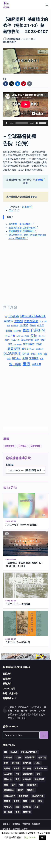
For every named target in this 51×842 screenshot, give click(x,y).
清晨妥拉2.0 (28, 349)
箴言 (8, 358)
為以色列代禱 (11, 353)
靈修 (26, 363)
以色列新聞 (31, 321)
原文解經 (17, 331)
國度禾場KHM (34, 330)
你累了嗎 (43, 321)
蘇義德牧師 (35, 446)
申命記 (33, 354)
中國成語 (8, 321)
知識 (45, 354)
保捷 (8, 326)
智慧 (10, 344)
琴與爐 (25, 353)
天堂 (18, 336)
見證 (41, 358)
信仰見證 (14, 325)
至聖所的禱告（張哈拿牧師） (23, 227)
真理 (40, 353)
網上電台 (6, 824)
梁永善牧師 (17, 344)
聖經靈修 (16, 829)
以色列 (18, 321)
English (13, 316)
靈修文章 (36, 364)
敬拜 (43, 340)
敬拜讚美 (6, 829)
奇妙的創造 (25, 336)
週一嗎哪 (15, 364)
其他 (11, 210)
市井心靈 (15, 340)
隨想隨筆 (16, 824)
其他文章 (9, 465)
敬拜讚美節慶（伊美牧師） (22, 231)
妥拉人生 (41, 336)
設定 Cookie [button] (29, 837)
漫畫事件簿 (39, 349)
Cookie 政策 (9, 688)
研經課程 (22, 446)
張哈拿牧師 (27, 340)
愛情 (37, 340)
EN (6, 316)
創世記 (40, 325)
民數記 (39, 344)
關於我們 (7, 673)
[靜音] (36, 123)
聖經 (25, 358)
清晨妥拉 (13, 349)
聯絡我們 (7, 683)
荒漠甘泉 (33, 358)
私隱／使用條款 (10, 693)
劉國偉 (9, 330)
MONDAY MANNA (33, 316)
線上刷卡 (26, 206)
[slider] (43, 122)
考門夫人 (16, 358)
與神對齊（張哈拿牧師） (21, 224)
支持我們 (7, 678)
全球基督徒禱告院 (9, 42)
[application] (25, 123)
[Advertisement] (25, 270)
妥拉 (34, 335)
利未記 (33, 325)
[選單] (47, 5)
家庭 (7, 340)
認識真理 (36, 824)
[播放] (6, 123)
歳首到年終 (29, 344)
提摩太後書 (9, 446)
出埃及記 (24, 325)
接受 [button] (42, 837)
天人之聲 (10, 335)
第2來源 (39, 179)
